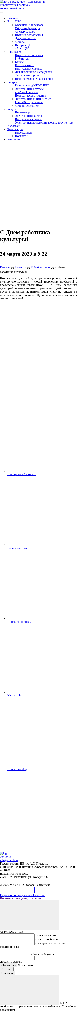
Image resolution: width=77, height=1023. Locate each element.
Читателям (14, 51)
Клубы (19, 61)
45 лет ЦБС (22, 48)
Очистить (6, 969)
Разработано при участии (22, 895)
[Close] (29, 915)
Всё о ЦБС (14, 21)
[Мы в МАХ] (11, 881)
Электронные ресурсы (29, 88)
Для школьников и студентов (33, 72)
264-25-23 (6, 856)
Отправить (7, 973)
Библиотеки (22, 58)
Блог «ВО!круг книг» (29, 102)
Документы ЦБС (25, 38)
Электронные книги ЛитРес (33, 98)
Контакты (13, 139)
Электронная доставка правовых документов (44, 122)
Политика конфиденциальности (20, 898)
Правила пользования (29, 34)
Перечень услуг (25, 112)
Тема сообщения (45, 935)
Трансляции (15, 129)
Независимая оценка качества (34, 78)
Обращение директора (29, 24)
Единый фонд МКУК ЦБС (32, 85)
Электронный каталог (29, 115)
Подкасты (21, 136)
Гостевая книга (24, 65)
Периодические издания (30, 95)
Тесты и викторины (27, 75)
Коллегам (13, 125)
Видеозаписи (23, 132)
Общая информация (27, 28)
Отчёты (20, 41)
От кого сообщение (47, 939)
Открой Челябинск (27, 105)
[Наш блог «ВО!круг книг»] (15, 881)
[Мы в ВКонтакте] (2, 881)
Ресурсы (12, 82)
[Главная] (4, 853)
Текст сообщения (43, 954)
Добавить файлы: (11, 961)
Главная (12, 18)
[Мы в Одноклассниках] (6, 881)
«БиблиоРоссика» (26, 92)
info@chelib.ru (9, 860)
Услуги (11, 109)
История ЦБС (24, 45)
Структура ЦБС (25, 31)
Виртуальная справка (28, 68)
